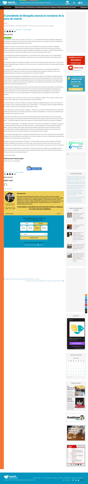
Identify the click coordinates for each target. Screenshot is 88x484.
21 (76, 371)
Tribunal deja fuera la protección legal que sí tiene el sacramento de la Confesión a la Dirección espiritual (76, 187)
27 (73, 374)
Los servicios (55, 478)
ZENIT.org (31, 39)
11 (68, 368)
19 (70, 371)
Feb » (71, 377)
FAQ (42, 478)
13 (73, 368)
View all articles (8, 189)
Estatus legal (67, 478)
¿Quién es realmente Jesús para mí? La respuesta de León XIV (71, 401)
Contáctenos (80, 478)
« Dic (68, 377)
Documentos (42, 2)
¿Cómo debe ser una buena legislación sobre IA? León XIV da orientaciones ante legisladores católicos (78, 246)
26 (70, 374)
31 (83, 374)
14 (76, 368)
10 (83, 366)
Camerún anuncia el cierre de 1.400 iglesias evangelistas (78, 226)
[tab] (71, 446)
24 (83, 371)
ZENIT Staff (19, 29)
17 (83, 368)
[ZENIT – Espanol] (11, 2)
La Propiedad (47, 478)
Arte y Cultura (27, 29)
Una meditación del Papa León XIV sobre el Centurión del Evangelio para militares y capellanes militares (76, 178)
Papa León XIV (23, 2)
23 (81, 371)
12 (70, 368)
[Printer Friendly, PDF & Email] (7, 37)
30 (81, 374)
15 (78, 368)
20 (73, 371)
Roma (28, 2)
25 (68, 374)
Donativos (48, 2)
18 (68, 371)
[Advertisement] (34, 265)
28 (76, 374)
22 (78, 371)
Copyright (73, 478)
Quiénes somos (36, 478)
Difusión (61, 478)
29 (78, 374)
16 (81, 368)
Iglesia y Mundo (34, 2)
